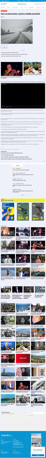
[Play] (2, 107)
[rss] (44, 0)
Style (26, 7)
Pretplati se (38, 455)
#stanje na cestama (16, 149)
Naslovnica (3, 7)
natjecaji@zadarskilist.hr (16, 443)
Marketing (24, 0)
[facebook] (39, 0)
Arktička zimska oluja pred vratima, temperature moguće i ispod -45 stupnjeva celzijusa (14, 54)
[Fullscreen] (44, 107)
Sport (22, 7)
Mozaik (43, 7)
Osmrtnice (38, 7)
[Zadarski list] (22, 4)
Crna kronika (31, 7)
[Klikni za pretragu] (44, 4)
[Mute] (7, 107)
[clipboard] (6, 47)
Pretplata (19, 0)
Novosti (8, 7)
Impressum (28, 0)
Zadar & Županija (15, 7)
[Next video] (4, 107)
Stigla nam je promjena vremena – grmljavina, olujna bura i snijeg (11, 56)
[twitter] (4, 47)
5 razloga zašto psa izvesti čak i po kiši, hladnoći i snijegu (9, 52)
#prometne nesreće (9, 149)
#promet (4, 149)
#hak (1, 149)
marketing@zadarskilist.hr (18, 442)
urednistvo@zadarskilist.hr (4, 452)
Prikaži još (22, 195)
